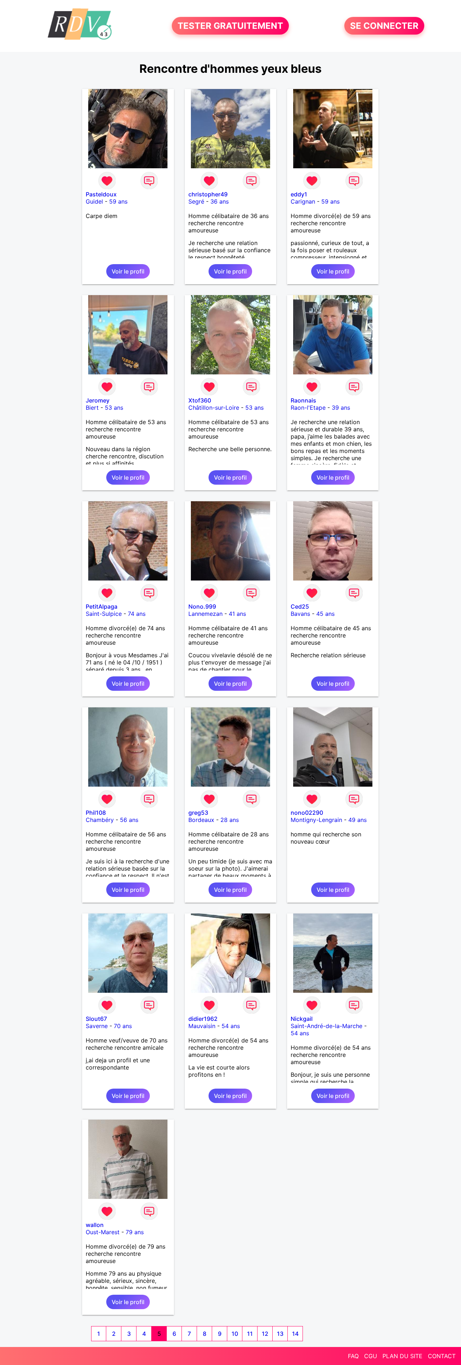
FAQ (353, 1356)
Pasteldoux (101, 194)
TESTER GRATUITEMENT (230, 26)
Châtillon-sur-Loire (213, 407)
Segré (196, 201)
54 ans (230, 1026)
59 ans (118, 201)
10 (235, 1333)
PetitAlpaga (101, 606)
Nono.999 (202, 606)
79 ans (135, 1232)
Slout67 (96, 1018)
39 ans (341, 407)
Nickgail (302, 1018)
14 (295, 1333)
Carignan (303, 201)
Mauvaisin (201, 1026)
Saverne (97, 1026)
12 (265, 1333)
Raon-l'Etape (308, 407)
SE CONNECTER (384, 26)
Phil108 (96, 812)
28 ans (229, 819)
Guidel (94, 201)
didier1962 (203, 1018)
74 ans (137, 613)
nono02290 (307, 812)
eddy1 (299, 194)
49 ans (357, 819)
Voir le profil (128, 271)
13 (280, 1333)
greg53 (198, 812)
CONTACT (442, 1356)
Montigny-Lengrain (316, 819)
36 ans (219, 201)
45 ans (325, 613)
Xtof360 (199, 400)
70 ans (123, 1026)
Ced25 (300, 606)
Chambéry (100, 819)
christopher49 (208, 194)
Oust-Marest (103, 1232)
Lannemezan (205, 613)
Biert (92, 407)
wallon (95, 1224)
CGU (370, 1356)
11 (250, 1333)
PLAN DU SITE (402, 1356)
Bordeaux (201, 819)
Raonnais (303, 400)
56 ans (129, 819)
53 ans (114, 407)
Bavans (300, 613)
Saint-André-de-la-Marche (326, 1026)
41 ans (237, 613)
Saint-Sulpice (104, 613)
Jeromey (97, 400)
